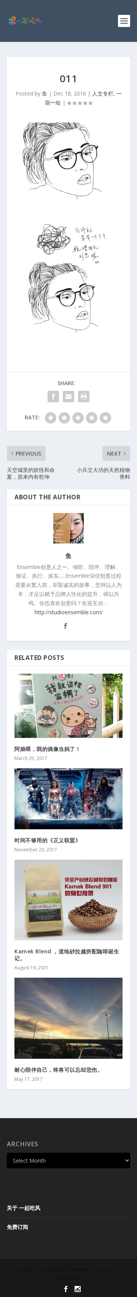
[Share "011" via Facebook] (53, 396)
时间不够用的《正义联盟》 (47, 840)
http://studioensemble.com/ (69, 612)
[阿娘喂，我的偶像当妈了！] (68, 706)
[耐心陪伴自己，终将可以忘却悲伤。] (68, 1018)
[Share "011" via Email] (68, 396)
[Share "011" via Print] (83, 396)
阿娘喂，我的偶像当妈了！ (47, 748)
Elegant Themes (67, 1269)
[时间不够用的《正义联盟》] (68, 798)
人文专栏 (102, 93)
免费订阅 (17, 1226)
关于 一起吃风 (23, 1207)
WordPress (69, 1277)
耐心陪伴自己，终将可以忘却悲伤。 (60, 1069)
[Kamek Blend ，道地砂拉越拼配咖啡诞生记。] (68, 900)
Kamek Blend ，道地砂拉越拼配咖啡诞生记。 (66, 955)
